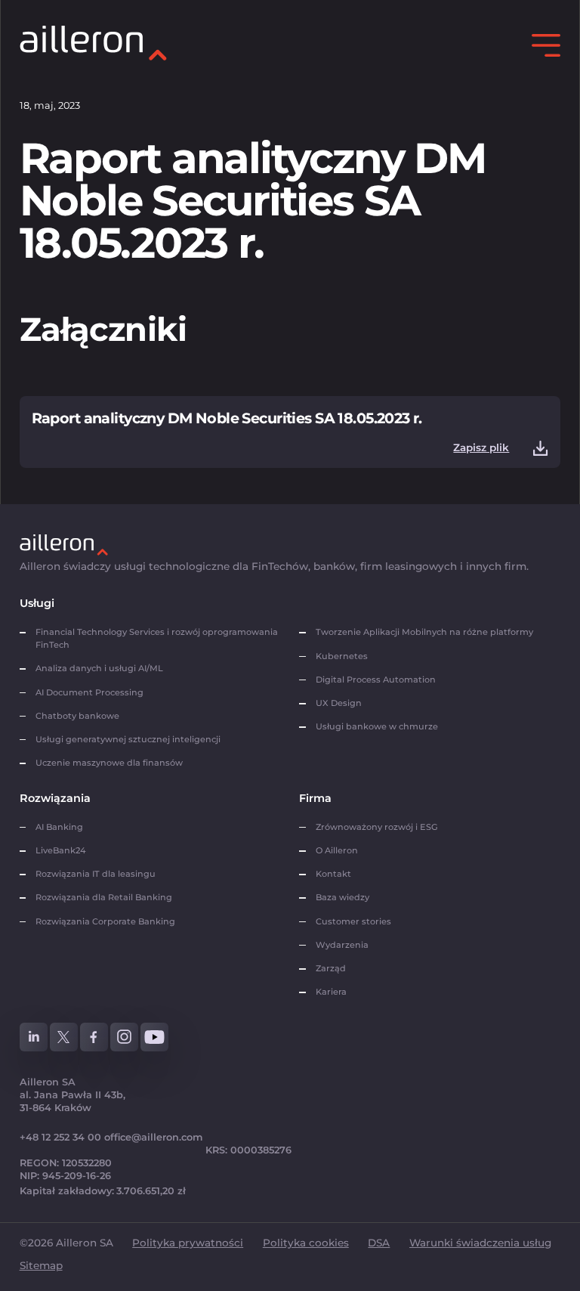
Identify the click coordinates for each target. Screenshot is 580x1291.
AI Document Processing (90, 692)
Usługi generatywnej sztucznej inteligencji (128, 739)
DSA (379, 1243)
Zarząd (331, 968)
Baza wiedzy (342, 897)
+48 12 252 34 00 (60, 1137)
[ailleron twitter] (64, 1037)
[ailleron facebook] (94, 1037)
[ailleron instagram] (124, 1037)
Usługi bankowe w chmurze (377, 726)
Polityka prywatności (187, 1243)
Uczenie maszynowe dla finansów (109, 762)
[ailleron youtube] (154, 1037)
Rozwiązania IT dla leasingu (95, 873)
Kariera (331, 991)
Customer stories (353, 921)
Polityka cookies (306, 1243)
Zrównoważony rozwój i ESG (377, 827)
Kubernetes (342, 656)
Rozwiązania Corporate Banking (107, 921)
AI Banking (59, 827)
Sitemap (41, 1265)
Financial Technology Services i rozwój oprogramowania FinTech (156, 638)
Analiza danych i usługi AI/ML (99, 668)
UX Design (339, 703)
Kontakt (333, 873)
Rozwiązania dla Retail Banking (103, 897)
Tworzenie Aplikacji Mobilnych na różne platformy (424, 632)
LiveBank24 (60, 850)
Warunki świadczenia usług (480, 1243)
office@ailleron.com (153, 1137)
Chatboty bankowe (77, 716)
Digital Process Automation (376, 679)
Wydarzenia (342, 945)
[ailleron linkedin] (34, 1037)
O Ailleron (337, 850)
